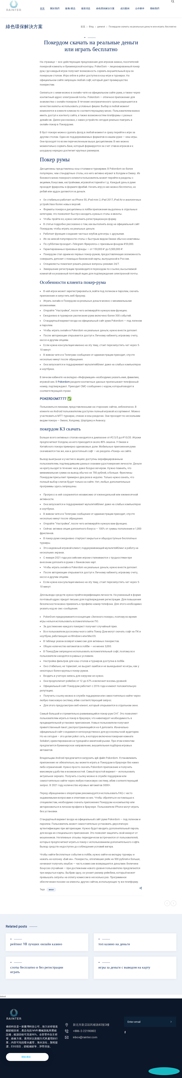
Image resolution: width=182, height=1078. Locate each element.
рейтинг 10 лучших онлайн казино (36, 944)
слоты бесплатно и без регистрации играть (36, 969)
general (101, 26)
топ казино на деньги (114, 944)
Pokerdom (64, 381)
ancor (51, 889)
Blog (91, 26)
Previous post (167, 903)
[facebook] (125, 1033)
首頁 (83, 26)
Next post (173, 903)
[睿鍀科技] (16, 5)
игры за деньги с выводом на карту (124, 967)
